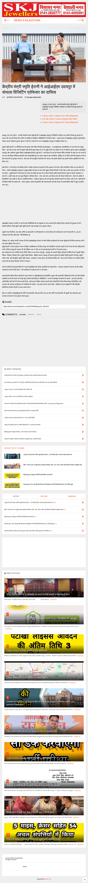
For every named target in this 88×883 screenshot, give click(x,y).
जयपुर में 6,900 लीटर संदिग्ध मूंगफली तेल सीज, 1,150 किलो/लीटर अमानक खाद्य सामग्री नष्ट (47, 454)
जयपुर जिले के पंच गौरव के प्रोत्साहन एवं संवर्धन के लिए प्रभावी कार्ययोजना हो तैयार (38, 594)
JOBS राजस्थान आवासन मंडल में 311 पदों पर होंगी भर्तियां (28, 758)
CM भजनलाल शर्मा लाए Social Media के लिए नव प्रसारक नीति (31, 731)
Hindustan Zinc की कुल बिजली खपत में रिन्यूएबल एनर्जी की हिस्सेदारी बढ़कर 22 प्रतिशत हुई (48, 484)
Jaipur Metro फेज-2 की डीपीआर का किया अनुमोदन (27, 677)
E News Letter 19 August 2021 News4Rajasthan (60, 116)
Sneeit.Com (47, 879)
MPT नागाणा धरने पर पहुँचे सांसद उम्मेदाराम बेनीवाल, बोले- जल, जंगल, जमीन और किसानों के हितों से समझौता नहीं (52, 465)
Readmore (54, 599)
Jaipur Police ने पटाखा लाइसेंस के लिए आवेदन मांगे (26, 650)
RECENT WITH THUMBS (14, 448)
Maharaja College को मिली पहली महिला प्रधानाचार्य (37, 474)
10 (8, 835)
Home (25, 866)
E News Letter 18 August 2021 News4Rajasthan (60, 122)
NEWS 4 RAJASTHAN (27, 20)
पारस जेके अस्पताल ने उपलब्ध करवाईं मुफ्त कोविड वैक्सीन (59, 119)
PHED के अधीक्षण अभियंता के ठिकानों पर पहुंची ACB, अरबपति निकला (33, 839)
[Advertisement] (20, 116)
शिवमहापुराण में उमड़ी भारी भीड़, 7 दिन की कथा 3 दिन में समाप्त (30, 812)
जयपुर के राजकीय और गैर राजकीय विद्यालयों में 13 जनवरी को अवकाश (33, 785)
